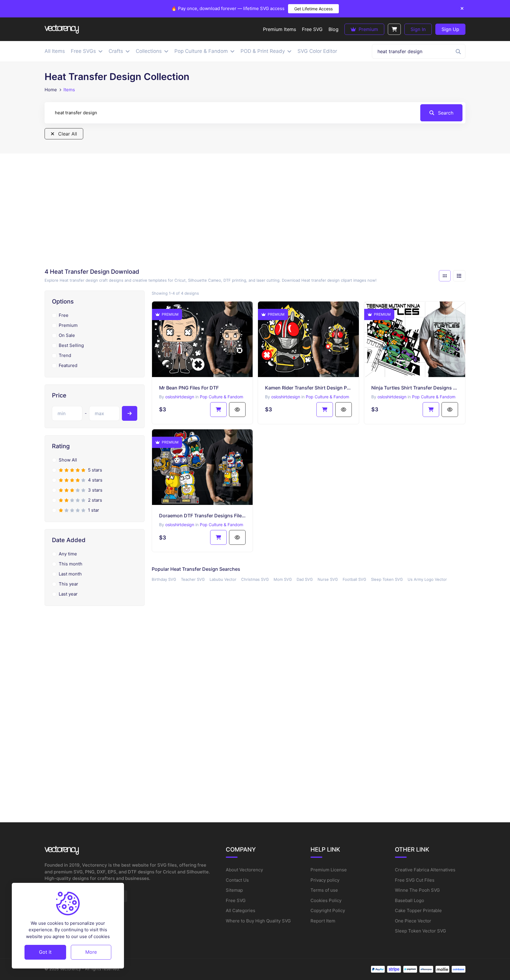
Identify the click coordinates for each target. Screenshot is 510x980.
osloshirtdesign (179, 396)
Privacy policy (324, 880)
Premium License (328, 870)
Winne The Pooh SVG (417, 890)
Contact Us (237, 880)
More (91, 952)
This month (70, 564)
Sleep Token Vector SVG (420, 931)
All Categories (240, 910)
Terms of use (324, 890)
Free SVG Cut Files (414, 880)
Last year (68, 594)
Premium (367, 29)
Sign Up (450, 29)
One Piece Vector (413, 921)
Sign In (418, 29)
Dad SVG (305, 579)
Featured (68, 365)
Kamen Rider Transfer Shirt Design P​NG (308, 388)
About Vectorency (244, 870)
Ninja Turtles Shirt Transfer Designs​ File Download (414, 388)
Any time (68, 554)
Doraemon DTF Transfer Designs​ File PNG (202, 515)
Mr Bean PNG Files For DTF (189, 388)
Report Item (322, 921)
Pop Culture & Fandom (221, 396)
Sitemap (234, 890)
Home (51, 89)
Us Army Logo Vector (427, 579)
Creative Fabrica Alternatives (425, 870)
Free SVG (236, 900)
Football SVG (354, 579)
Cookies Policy (325, 900)
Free (63, 315)
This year (68, 584)
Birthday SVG (164, 579)
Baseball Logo (409, 900)
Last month (70, 574)
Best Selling (71, 345)
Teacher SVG (193, 579)
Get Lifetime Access (313, 8)
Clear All (67, 134)
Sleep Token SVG (387, 579)
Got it (45, 952)
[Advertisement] (255, 212)
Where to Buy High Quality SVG (258, 921)
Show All (68, 460)
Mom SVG (283, 579)
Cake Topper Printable (418, 910)
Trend (65, 355)
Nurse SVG (328, 579)
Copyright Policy (327, 910)
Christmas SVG (255, 579)
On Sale (67, 335)
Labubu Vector (223, 579)
